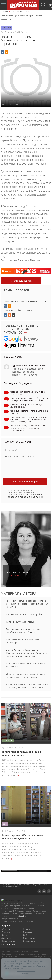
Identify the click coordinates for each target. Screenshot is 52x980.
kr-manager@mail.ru (18, 916)
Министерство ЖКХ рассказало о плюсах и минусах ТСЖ (22, 837)
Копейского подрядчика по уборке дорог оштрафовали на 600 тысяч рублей (29, 399)
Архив (46, 885)
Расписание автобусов (11, 887)
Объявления (8, 944)
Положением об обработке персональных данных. (26, 495)
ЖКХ (25, 935)
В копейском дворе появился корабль (24, 614)
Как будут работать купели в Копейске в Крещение (29, 412)
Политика (27, 932)
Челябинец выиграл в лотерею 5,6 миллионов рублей (26, 405)
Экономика (28, 929)
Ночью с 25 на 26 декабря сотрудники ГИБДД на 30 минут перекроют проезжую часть (27, 428)
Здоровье (6, 938)
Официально (29, 941)
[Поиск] (43, 5)
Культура (5, 932)
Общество (6, 929)
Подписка (37, 885)
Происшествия (8, 941)
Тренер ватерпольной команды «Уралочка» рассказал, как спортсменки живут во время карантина (27, 604)
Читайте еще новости (20, 280)
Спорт (4, 935)
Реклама (27, 885)
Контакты (17, 885)
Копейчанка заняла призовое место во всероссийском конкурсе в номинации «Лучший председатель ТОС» (28, 419)
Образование (29, 938)
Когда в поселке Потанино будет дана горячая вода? (27, 393)
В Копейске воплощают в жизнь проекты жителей (22, 753)
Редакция (6, 885)
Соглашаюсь (26, 974)
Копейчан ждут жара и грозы (20, 622)
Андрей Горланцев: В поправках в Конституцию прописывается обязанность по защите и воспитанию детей (26, 653)
